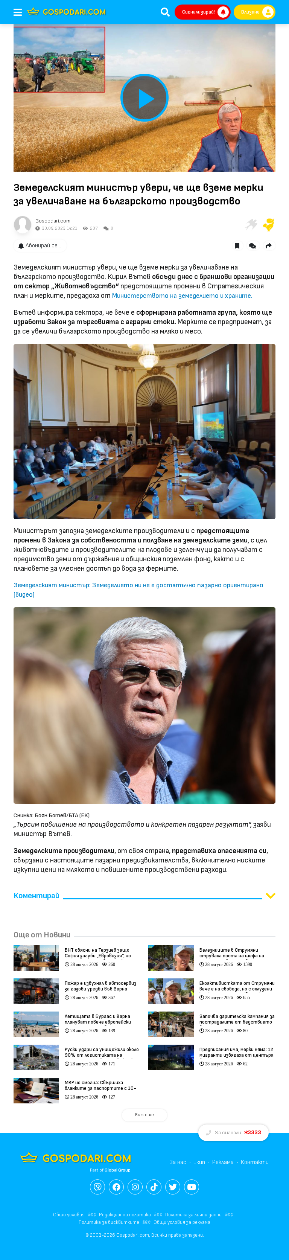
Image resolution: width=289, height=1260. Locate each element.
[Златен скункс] (268, 225)
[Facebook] (116, 1186)
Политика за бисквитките (109, 1222)
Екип (199, 1162)
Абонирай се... (43, 245)
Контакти (255, 1162)
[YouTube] (191, 1186)
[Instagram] (135, 1186)
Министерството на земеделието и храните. (182, 296)
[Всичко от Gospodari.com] (23, 225)
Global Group (118, 1170)
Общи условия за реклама (182, 1222)
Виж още (144, 1115)
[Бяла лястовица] (250, 225)
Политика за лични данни (193, 1215)
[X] (172, 1186)
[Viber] (97, 1186)
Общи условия (69, 1215)
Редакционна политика (125, 1215)
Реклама (223, 1162)
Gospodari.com (52, 221)
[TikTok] (153, 1186)
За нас (177, 1162)
